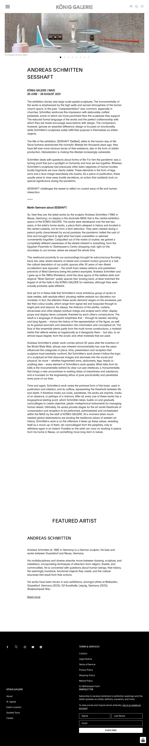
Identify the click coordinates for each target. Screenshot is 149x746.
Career (9, 718)
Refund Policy (86, 681)
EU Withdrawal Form (89, 686)
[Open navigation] (7, 6)
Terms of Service (87, 664)
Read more (33, 597)
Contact (83, 653)
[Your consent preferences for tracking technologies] (143, 740)
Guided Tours (13, 712)
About (9, 696)
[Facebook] (7, 646)
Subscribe (111, 730)
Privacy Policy (86, 670)
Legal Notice (85, 659)
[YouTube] (33, 646)
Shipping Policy (87, 675)
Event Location (13, 707)
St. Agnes (11, 702)
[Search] (136, 7)
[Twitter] (16, 646)
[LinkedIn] (41, 646)
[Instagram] (25, 646)
